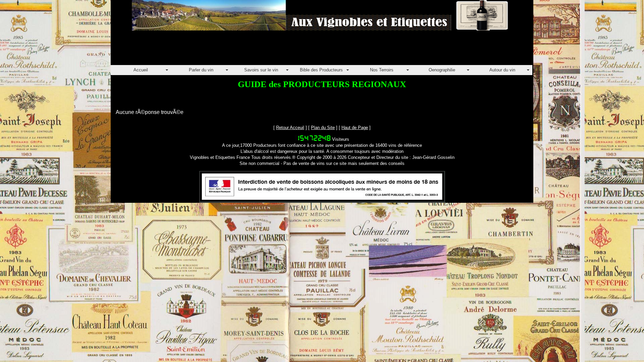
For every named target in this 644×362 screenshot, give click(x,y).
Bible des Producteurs (321, 69)
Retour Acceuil (290, 127)
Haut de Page (354, 127)
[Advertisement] (233, 50)
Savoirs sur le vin (261, 69)
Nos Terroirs (381, 69)
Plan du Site (323, 127)
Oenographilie (442, 69)
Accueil (140, 69)
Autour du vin (502, 69)
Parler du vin (201, 69)
